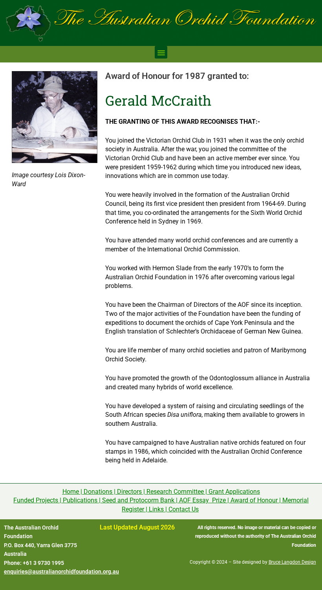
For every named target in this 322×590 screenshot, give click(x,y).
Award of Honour (254, 500)
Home (70, 491)
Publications (80, 500)
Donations (98, 491)
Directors (129, 491)
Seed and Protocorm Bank (138, 500)
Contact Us (183, 509)
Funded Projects (35, 500)
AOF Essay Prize (202, 500)
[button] (161, 52)
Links (156, 509)
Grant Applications (234, 491)
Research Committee (175, 491)
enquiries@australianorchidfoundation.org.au (61, 571)
